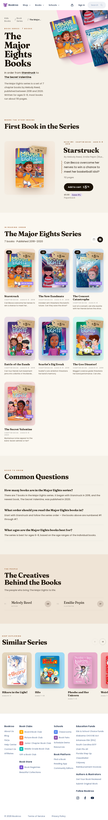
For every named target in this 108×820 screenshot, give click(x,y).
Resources (59, 747)
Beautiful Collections (30, 772)
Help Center (10, 744)
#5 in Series (61, 283)
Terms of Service (36, 816)
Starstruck (28, 72)
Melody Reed (74, 156)
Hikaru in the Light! (14, 692)
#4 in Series (26, 283)
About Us (9, 731)
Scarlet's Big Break (51, 364)
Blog (6, 735)
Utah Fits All (82, 749)
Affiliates (9, 753)
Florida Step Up (84, 753)
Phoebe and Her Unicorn (78, 694)
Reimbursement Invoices (88, 766)
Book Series (20, 19)
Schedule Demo (62, 742)
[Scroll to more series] (102, 642)
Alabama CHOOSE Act (87, 735)
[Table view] (94, 239)
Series (29, 351)
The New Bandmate (51, 296)
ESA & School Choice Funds (90, 731)
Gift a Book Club (27, 754)
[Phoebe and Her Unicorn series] (82, 670)
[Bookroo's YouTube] (92, 798)
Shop (25, 5)
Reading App (60, 763)
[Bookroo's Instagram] (77, 798)
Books (38, 5)
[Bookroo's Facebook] (85, 798)
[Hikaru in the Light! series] (17, 670)
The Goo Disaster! (85, 364)
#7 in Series (95, 283)
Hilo (38, 692)
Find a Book (60, 759)
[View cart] (72, 5)
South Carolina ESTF (86, 744)
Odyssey (80, 762)
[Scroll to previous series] (95, 642)
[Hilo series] (50, 670)
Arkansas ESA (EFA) (86, 740)
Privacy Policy (59, 816)
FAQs (7, 740)
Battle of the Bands (17, 364)
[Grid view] (100, 239)
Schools (53, 5)
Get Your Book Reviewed (88, 779)
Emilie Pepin (89, 156)
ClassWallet (82, 758)
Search (94, 5)
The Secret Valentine (17, 77)
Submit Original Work (87, 783)
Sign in (81, 5)
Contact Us (10, 749)
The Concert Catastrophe (81, 298)
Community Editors (63, 768)
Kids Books (7, 19)
